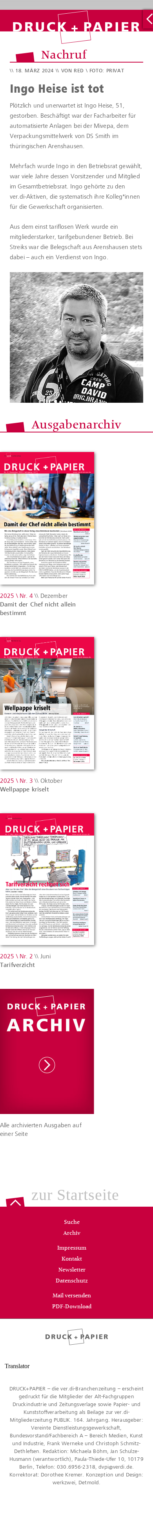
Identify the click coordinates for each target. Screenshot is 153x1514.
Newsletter (72, 1270)
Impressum (71, 1248)
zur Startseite (75, 1195)
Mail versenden (72, 1296)
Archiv (71, 1233)
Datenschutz (72, 1281)
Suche (72, 1222)
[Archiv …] (148, 19)
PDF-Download (71, 1307)
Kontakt (72, 1259)
